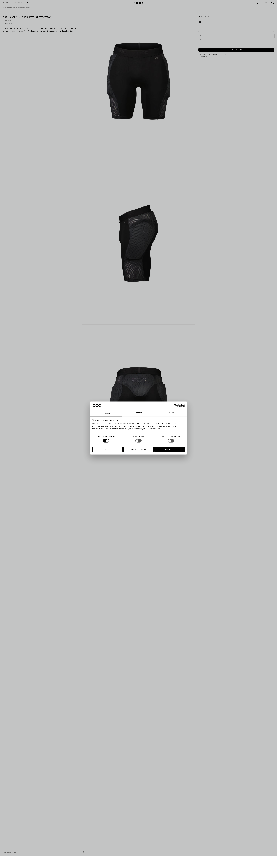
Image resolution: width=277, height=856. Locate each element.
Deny (107, 449)
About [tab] (171, 413)
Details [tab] (138, 413)
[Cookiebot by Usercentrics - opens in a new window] (175, 405)
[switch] (138, 441)
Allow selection (138, 449)
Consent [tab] (106, 413)
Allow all (169, 449)
